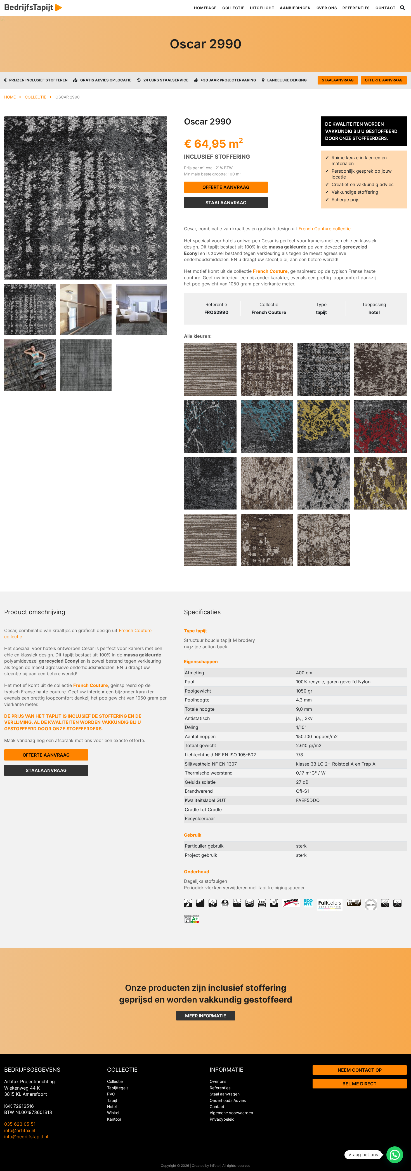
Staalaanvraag (338, 80)
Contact (385, 8)
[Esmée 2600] (380, 369)
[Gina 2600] (210, 369)
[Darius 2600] (267, 369)
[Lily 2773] (380, 483)
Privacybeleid (222, 1119)
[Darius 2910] (323, 369)
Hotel (112, 1106)
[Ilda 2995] (380, 426)
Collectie (233, 8)
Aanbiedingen (295, 8)
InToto (214, 1165)
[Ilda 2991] (267, 426)
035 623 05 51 (20, 1124)
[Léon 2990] (210, 483)
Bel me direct (359, 1083)
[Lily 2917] (323, 483)
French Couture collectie (324, 228)
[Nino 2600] (267, 540)
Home (10, 97)
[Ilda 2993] (323, 426)
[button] (394, 1154)
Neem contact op (360, 1070)
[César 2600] (323, 540)
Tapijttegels (117, 1087)
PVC (111, 1094)
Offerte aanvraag (384, 80)
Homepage (205, 8)
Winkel (113, 1112)
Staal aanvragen (225, 1094)
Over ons (326, 8)
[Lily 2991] (210, 426)
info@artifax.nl (19, 1130)
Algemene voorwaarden (231, 1112)
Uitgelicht (262, 8)
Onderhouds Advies (228, 1100)
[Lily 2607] (267, 483)
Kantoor (114, 1119)
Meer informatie (205, 1016)
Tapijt (112, 1100)
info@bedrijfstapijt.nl (26, 1136)
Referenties (356, 8)
